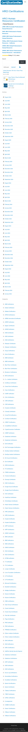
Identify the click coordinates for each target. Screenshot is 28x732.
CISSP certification (9, 393)
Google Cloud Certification (11, 486)
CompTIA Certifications (10, 415)
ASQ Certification (9, 336)
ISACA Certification (9, 547)
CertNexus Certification (10, 383)
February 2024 (8, 204)
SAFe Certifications (9, 647)
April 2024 (7, 197)
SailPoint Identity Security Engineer (13, 651)
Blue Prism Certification (10, 365)
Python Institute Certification (12, 633)
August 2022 (8, 269)
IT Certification (8, 561)
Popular (6, 67)
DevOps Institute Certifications (12, 454)
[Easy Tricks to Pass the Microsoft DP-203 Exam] (5, 78)
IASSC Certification (9, 533)
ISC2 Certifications (9, 554)
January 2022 (8, 294)
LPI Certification (9, 576)
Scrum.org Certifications (11, 672)
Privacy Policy (14, 725)
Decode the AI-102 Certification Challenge (16, 85)
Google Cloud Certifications (12, 490)
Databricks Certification (10, 436)
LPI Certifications (9, 579)
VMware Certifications (10, 715)
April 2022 (7, 283)
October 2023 (8, 219)
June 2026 (7, 104)
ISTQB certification (9, 558)
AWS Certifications (9, 361)
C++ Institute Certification (11, 379)
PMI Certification (9, 622)
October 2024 (8, 176)
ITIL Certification (9, 565)
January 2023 (8, 251)
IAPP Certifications (9, 529)
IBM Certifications (9, 540)
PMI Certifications (9, 626)
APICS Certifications (10, 315)
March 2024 (8, 201)
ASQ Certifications (9, 340)
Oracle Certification (9, 608)
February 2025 (8, 161)
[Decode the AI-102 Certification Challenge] (5, 85)
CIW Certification (9, 400)
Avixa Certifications (9, 354)
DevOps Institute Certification (12, 451)
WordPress (23, 730)
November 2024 (9, 172)
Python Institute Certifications (12, 637)
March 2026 (8, 115)
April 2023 (7, 240)
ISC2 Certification (9, 551)
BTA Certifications (9, 375)
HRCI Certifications (9, 515)
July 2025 (7, 143)
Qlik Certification (9, 640)
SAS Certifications (9, 669)
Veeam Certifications (10, 708)
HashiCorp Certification (10, 497)
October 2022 (8, 261)
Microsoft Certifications (10, 583)
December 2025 (9, 125)
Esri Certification (9, 461)
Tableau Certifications (10, 690)
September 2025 (9, 136)
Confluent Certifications (10, 418)
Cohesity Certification (10, 411)
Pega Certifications (9, 619)
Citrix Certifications (9, 397)
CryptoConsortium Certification (12, 429)
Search (4, 59)
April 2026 (7, 111)
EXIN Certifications (9, 465)
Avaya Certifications (10, 350)
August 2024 (8, 183)
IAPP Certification (9, 526)
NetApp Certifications (10, 590)
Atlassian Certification (10, 343)
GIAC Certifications (9, 483)
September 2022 (9, 265)
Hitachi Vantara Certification (12, 504)
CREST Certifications (10, 422)
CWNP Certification (9, 433)
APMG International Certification (13, 318)
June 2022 (7, 276)
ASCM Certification (9, 329)
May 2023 (7, 236)
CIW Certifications (9, 404)
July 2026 (7, 100)
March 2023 (8, 244)
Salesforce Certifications (11, 658)
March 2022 (8, 286)
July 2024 (7, 186)
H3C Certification (9, 494)
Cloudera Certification (10, 408)
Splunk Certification (10, 687)
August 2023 (8, 226)
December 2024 (9, 168)
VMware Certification (10, 712)
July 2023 (7, 229)
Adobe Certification (9, 308)
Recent (13, 67)
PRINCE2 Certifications (10, 629)
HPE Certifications (9, 511)
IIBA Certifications (9, 544)
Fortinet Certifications (10, 476)
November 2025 (9, 129)
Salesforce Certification (10, 655)
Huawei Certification (10, 519)
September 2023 (9, 222)
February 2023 (8, 247)
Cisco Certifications (9, 390)
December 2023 (9, 211)
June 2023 (7, 233)
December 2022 (9, 254)
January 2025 (8, 165)
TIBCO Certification (10, 694)
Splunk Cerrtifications (10, 683)
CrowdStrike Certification (11, 426)
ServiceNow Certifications (11, 676)
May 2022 (7, 279)
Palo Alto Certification (10, 615)
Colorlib (13, 730)
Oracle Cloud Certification (11, 612)
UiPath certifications (10, 697)
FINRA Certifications (10, 472)
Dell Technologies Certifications (12, 447)
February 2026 (8, 118)
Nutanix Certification (10, 594)
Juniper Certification (10, 569)
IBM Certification (9, 536)
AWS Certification (9, 358)
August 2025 (8, 140)
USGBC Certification (10, 705)
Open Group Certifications (11, 604)
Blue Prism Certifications (11, 368)
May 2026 (7, 108)
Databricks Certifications (11, 440)
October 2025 (8, 133)
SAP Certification (9, 662)
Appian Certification (10, 325)
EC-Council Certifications (11, 458)
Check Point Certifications (11, 386)
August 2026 (8, 97)
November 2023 (9, 215)
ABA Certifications (9, 304)
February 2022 (8, 290)
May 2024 (7, 193)
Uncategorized (8, 701)
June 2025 (7, 147)
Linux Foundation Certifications (12, 572)
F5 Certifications (9, 469)
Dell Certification (9, 443)
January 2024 (8, 208)
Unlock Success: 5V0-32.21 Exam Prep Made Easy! (12, 71)
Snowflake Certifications (11, 680)
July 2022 (7, 272)
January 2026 (8, 122)
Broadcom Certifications (11, 372)
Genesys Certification (10, 479)
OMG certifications (9, 601)
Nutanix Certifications (10, 597)
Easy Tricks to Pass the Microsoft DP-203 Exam (16, 78)
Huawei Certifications (10, 522)
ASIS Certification (9, 333)
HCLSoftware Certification (11, 501)
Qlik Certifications (9, 644)
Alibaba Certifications (10, 311)
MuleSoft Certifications (10, 587)
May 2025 (7, 150)
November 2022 (9, 258)
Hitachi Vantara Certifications (12, 508)
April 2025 (7, 154)
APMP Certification (9, 322)
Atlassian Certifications (10, 347)
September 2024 (9, 179)
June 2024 (7, 190)
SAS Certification (9, 665)
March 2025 (8, 158)
